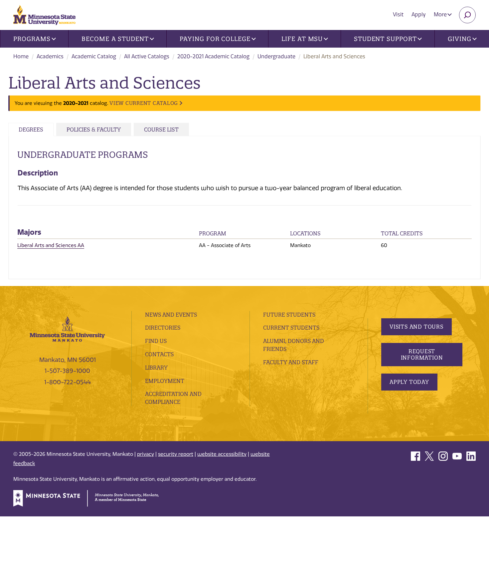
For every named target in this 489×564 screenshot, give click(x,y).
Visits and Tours (416, 326)
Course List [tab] (161, 129)
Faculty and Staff (290, 362)
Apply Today (409, 382)
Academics (50, 56)
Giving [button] (459, 39)
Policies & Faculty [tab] (94, 129)
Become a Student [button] (115, 39)
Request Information (422, 354)
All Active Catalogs (146, 56)
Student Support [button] (385, 39)
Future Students (289, 314)
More (441, 14)
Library (156, 367)
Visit (398, 14)
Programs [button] (31, 39)
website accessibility (221, 454)
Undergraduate (276, 56)
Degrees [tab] (31, 129)
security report (175, 454)
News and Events (171, 314)
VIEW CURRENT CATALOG (143, 103)
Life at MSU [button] (302, 39)
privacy (145, 454)
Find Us (156, 341)
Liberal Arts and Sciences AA (50, 245)
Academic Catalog (94, 56)
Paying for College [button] (215, 39)
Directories (162, 327)
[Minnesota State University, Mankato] (67, 328)
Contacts (159, 354)
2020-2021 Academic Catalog (213, 56)
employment (164, 381)
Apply (418, 14)
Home (21, 56)
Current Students (291, 327)
